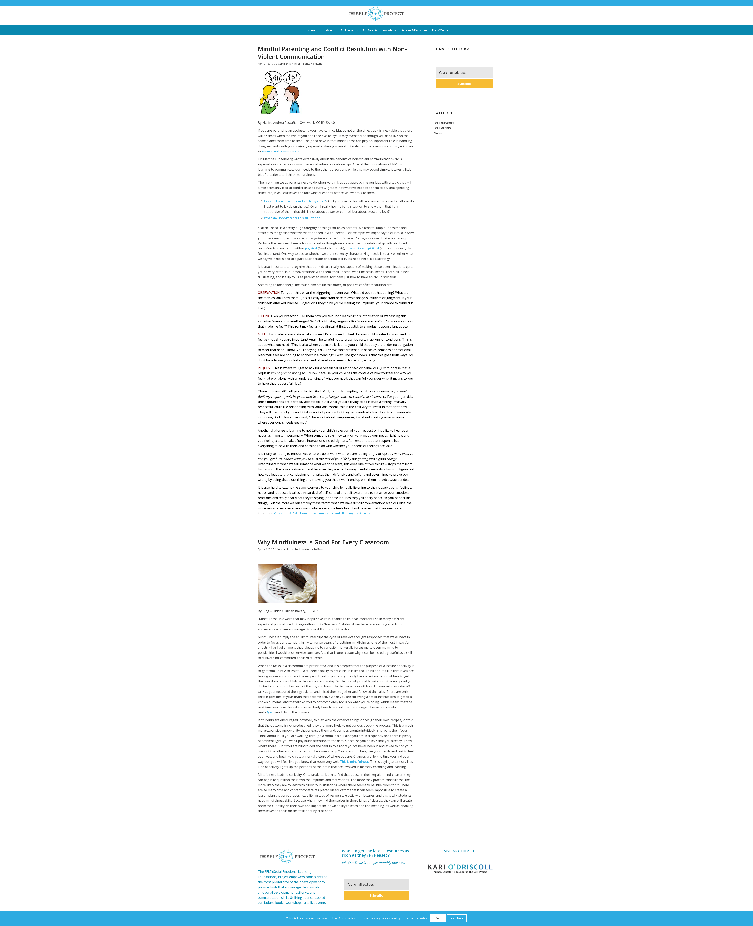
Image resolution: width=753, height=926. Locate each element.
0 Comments (283, 63)
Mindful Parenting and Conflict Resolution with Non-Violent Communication (332, 53)
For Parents (303, 63)
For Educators (303, 549)
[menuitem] (311, 30)
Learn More (457, 918)
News (438, 133)
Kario (319, 63)
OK (437, 918)
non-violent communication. (282, 151)
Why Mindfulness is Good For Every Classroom (323, 542)
